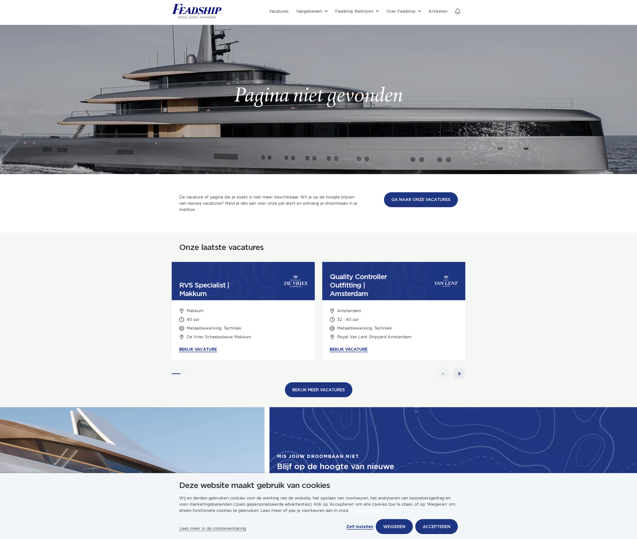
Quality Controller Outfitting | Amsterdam (358, 285)
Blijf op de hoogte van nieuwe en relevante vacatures (335, 471)
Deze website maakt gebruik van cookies (254, 485)
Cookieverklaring (367, 510)
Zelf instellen (359, 526)
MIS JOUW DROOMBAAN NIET (318, 456)
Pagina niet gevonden (318, 97)
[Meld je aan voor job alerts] (457, 11)
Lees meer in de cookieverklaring (212, 528)
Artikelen (437, 11)
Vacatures (279, 11)
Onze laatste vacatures (221, 247)
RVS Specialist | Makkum (204, 289)
